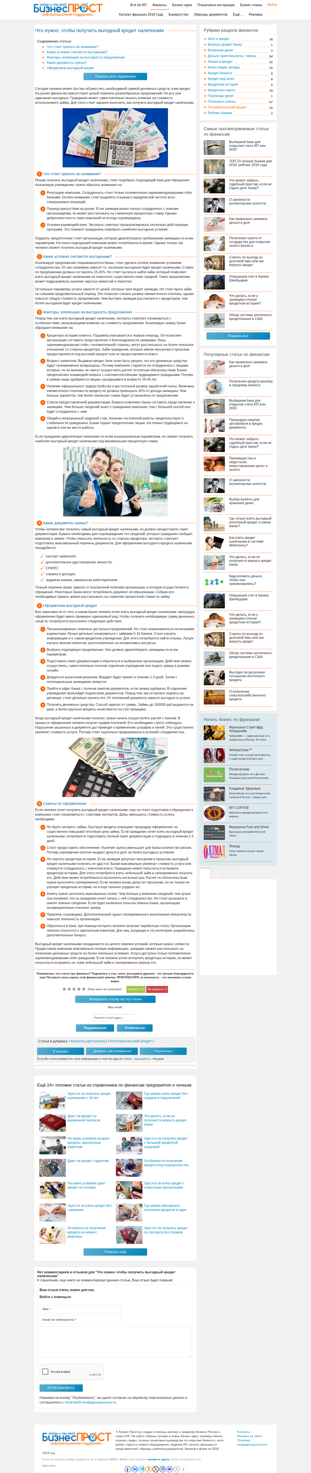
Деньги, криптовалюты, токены (232, 56)
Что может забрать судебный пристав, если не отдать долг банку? (250, 184)
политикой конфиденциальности (90, 1402)
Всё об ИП (138, 5)
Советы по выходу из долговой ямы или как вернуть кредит (246, 261)
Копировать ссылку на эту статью (115, 999)
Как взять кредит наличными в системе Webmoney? (246, 541)
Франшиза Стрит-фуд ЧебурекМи (246, 729)
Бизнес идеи (182, 5)
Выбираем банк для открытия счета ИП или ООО (247, 145)
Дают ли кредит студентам (88, 1161)
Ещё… (238, 14)
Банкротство (179, 14)
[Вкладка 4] (228, 873)
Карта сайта (49, 1465)
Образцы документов (210, 14)
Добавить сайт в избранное (112, 1051)
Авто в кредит (219, 39)
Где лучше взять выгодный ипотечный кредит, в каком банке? (250, 522)
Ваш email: (115, 1007)
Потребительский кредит (227, 107)
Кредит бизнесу (220, 73)
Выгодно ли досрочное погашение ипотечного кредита (247, 676)
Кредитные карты (221, 90)
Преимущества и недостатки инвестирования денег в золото (248, 463)
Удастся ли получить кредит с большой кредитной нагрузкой (166, 1143)
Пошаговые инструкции (216, 5)
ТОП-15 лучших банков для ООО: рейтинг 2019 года (250, 163)
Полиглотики (239, 769)
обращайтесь (142, 1058)
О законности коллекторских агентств (247, 201)
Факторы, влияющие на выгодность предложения (85, 57)
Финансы (159, 5)
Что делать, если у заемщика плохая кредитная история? (245, 299)
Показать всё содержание (115, 76)
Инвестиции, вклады (224, 67)
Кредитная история (223, 84)
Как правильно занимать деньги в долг (248, 220)
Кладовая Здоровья (244, 788)
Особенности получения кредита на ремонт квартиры (86, 1232)
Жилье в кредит (220, 61)
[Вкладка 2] (216, 873)
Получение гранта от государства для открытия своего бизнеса (249, 241)
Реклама (255, 14)
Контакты (243, 1431)
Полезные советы (222, 101)
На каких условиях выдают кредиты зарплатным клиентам (88, 1143)
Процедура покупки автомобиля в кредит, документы (246, 423)
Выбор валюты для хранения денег (244, 501)
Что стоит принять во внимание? (72, 47)
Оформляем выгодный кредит (70, 68)
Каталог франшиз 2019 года (141, 14)
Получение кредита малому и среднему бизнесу (251, 383)
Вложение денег (221, 50)
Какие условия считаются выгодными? (77, 52)
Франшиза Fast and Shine (249, 827)
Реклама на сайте (249, 1436)
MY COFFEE (239, 808)
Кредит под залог (221, 79)
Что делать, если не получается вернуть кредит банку (165, 1120)
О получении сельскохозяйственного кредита (247, 695)
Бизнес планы (251, 5)
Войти (270, 5)
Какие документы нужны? (66, 62)
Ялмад (234, 846)
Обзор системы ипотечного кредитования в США (250, 317)
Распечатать (163, 1051)
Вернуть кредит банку (225, 44)
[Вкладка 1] (204, 873)
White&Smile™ (240, 750)
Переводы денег (221, 96)
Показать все (238, 336)
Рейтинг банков (220, 113)
